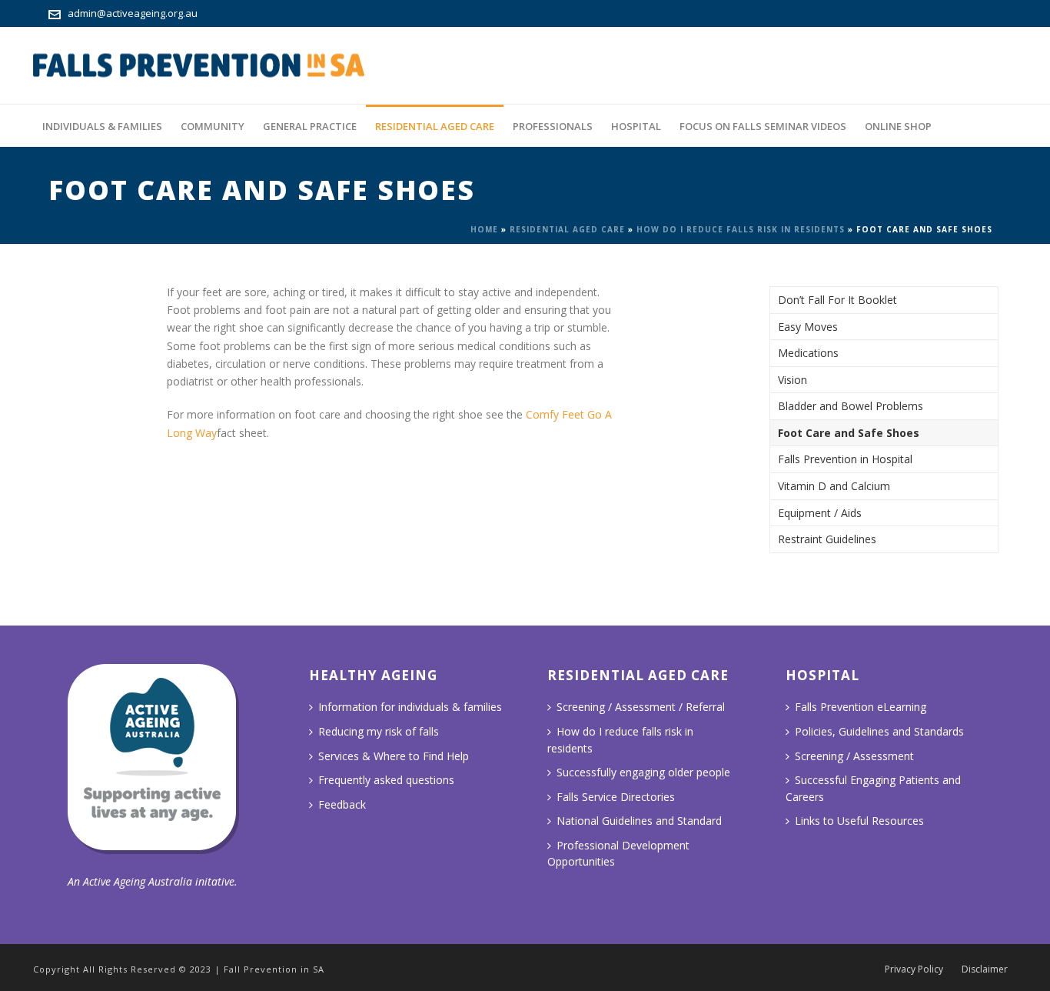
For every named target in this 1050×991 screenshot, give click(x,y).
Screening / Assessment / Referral (641, 706)
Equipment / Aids (820, 513)
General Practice (310, 126)
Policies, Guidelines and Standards (879, 731)
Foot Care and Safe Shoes (848, 432)
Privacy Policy (914, 969)
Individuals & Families (102, 126)
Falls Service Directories (616, 796)
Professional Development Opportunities (618, 853)
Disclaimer (985, 969)
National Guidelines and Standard (639, 820)
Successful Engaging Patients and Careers (873, 788)
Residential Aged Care (434, 126)
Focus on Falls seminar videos (763, 126)
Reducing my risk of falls (378, 731)
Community (212, 126)
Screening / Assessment (854, 756)
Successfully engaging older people (643, 772)
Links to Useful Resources (859, 820)
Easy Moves (808, 326)
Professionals (553, 126)
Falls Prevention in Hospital (845, 459)
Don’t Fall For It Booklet (837, 299)
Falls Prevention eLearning (860, 706)
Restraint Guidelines (827, 539)
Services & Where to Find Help (393, 756)
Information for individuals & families (410, 706)
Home (484, 229)
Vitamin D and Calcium (834, 486)
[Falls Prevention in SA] (198, 65)
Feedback (342, 804)
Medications (808, 352)
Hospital (636, 126)
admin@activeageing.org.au (133, 13)
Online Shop (898, 126)
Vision (792, 379)
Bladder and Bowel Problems (850, 406)
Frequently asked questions (386, 779)
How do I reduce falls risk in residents (740, 229)
